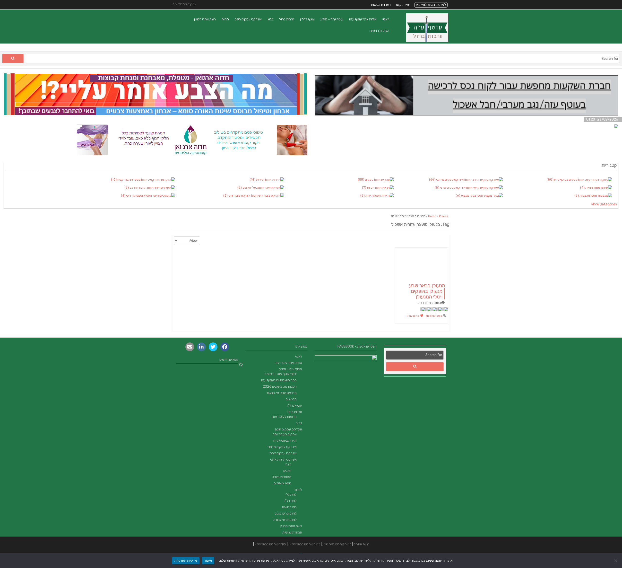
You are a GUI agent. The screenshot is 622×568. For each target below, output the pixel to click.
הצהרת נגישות (381, 5)
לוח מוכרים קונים (286, 513)
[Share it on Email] (189, 346)
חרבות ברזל (286, 19)
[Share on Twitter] (213, 346)
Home (432, 216)
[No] (615, 560)
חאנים (287, 471)
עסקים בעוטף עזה (285, 434)
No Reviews (434, 315)
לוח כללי (291, 494)
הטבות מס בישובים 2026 (280, 386)
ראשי (385, 19)
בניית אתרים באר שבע (336, 544)
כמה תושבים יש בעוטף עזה (279, 380)
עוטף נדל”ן (307, 19)
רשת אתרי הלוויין (205, 19)
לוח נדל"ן (291, 501)
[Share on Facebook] (224, 346)
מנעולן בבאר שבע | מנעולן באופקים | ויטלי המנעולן (427, 291)
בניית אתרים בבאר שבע (305, 544)
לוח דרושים (289, 507)
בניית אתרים (362, 544)
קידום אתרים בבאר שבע (270, 544)
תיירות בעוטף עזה (285, 440)
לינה (288, 464)
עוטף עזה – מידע (331, 19)
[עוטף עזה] (427, 41)
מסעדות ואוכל (281, 477)
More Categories (604, 204)
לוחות (225, 19)
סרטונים (291, 399)
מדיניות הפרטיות (185, 560)
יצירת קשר (402, 5)
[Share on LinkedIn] (201, 346)
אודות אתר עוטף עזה (363, 19)
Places (443, 216)
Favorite (413, 315)
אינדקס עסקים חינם (248, 19)
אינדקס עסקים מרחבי (282, 447)
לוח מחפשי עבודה (285, 520)
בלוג (270, 19)
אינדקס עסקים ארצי (283, 453)
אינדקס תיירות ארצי (283, 459)
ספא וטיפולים (282, 483)
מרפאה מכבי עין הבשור (281, 393)
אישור (208, 560)
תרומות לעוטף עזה (284, 417)
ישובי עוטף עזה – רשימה (281, 374)
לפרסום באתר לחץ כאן (431, 5)
